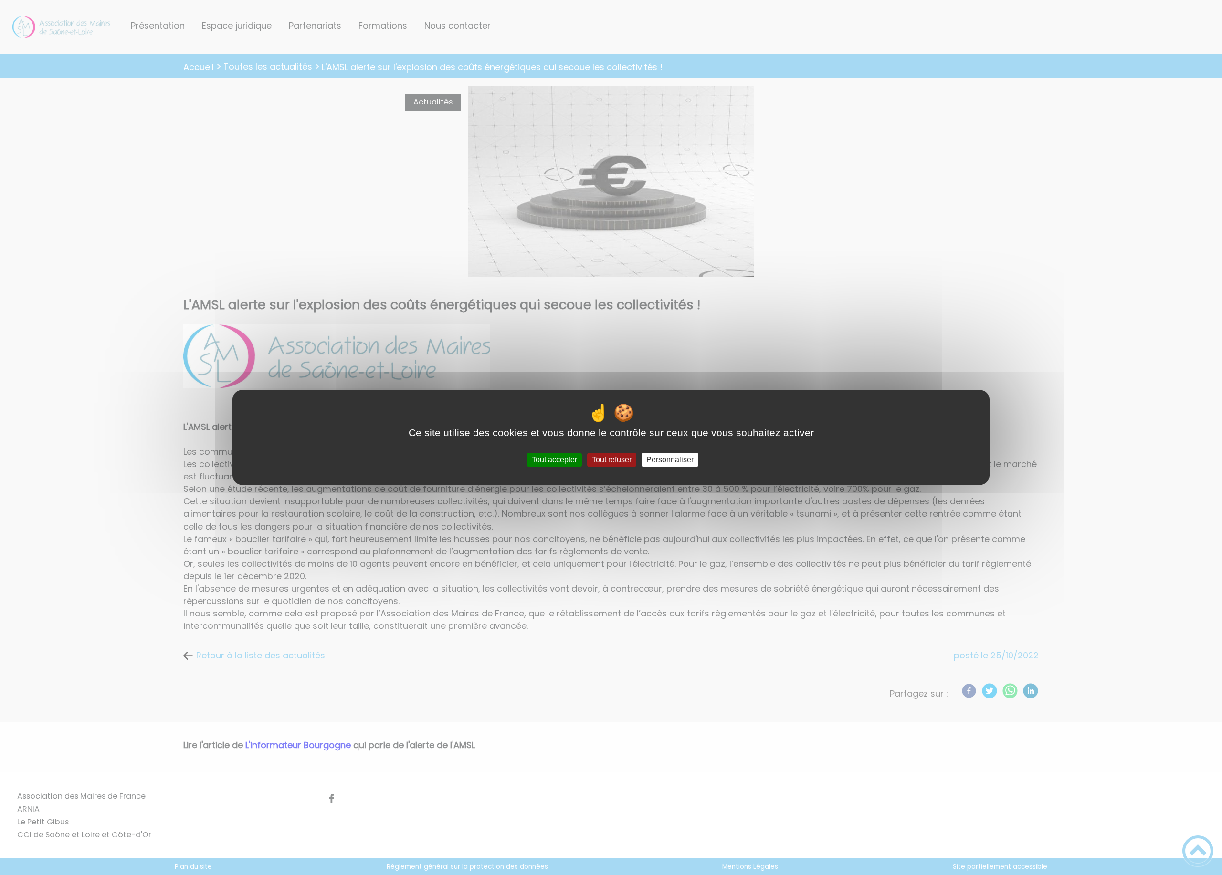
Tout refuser (612, 460)
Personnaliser (670, 460)
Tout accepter (554, 460)
